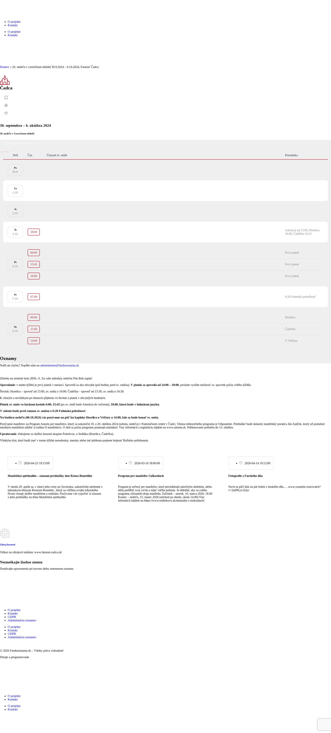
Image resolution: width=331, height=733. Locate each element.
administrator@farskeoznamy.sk (59, 365)
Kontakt (12, 25)
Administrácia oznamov (22, 620)
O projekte (14, 21)
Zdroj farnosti (7, 544)
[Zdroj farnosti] (5, 533)
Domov (4, 67)
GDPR (12, 617)
